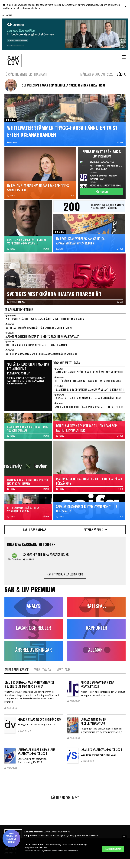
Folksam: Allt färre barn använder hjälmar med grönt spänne (88, 398)
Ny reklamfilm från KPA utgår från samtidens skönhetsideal (39, 328)
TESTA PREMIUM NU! (113, 848)
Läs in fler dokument (65, 797)
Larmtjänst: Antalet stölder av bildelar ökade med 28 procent (89, 372)
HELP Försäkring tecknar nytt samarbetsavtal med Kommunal (88, 381)
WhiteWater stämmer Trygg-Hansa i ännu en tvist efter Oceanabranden (45, 319)
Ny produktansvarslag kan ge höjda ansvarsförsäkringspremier (42, 354)
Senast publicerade (16, 669)
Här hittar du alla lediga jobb (65, 574)
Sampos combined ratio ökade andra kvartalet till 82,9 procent (90, 407)
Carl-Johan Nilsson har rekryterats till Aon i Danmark (36, 345)
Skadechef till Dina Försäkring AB (46, 554)
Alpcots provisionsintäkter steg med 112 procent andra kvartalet (42, 336)
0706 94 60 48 (64, 831)
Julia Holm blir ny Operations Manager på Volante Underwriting (90, 390)
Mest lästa (64, 669)
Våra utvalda (42, 669)
